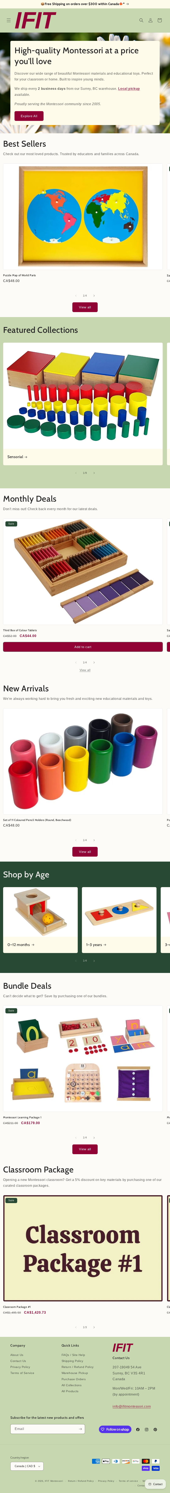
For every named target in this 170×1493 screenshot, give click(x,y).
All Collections (72, 1385)
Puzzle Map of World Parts (19, 275)
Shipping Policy (72, 1361)
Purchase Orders (74, 1379)
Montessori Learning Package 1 (22, 1117)
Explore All (29, 116)
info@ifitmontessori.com (132, 1406)
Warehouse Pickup (75, 1373)
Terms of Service (22, 1373)
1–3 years (94, 944)
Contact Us (18, 1361)
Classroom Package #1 (17, 1306)
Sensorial (15, 457)
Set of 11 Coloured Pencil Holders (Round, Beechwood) (37, 820)
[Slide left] (75, 295)
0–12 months (18, 944)
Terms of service (128, 1481)
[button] (8, 20)
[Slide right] (94, 295)
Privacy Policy (20, 1367)
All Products (70, 1391)
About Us (16, 1355)
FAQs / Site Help (73, 1355)
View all (85, 307)
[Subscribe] (80, 1429)
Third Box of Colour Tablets (20, 630)
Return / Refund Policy (78, 1367)
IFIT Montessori (54, 1481)
